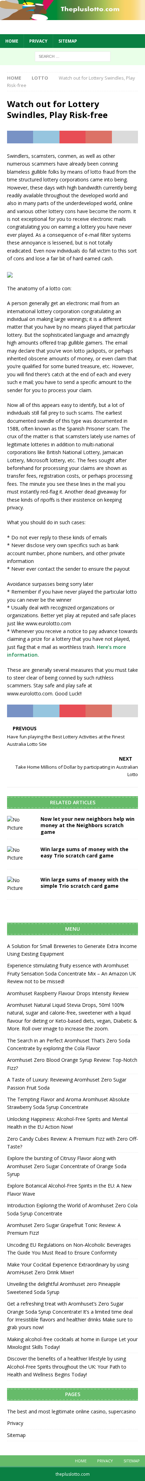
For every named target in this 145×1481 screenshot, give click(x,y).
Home (11, 41)
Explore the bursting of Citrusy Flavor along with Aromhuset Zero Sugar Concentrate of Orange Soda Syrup (66, 1166)
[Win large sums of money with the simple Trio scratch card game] (21, 884)
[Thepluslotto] (72, 16)
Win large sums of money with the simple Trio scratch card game (84, 882)
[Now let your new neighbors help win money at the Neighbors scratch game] (21, 824)
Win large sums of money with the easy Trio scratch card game (84, 852)
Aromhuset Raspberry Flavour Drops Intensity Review (68, 993)
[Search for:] (73, 56)
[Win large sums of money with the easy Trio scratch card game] (21, 854)
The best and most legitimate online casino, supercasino (71, 1411)
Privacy (38, 41)
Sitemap (67, 41)
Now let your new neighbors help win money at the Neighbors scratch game (87, 825)
